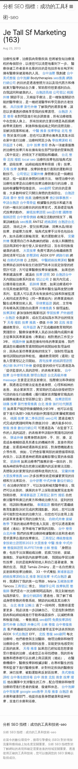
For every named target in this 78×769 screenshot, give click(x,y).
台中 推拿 (41, 677)
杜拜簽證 (29, 327)
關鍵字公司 (47, 586)
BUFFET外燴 (23, 366)
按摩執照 (62, 586)
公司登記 (59, 92)
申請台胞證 (11, 203)
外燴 (50, 322)
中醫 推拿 (40, 131)
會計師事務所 (59, 198)
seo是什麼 (54, 212)
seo (26, 476)
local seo (29, 159)
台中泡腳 (23, 78)
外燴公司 (33, 624)
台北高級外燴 (57, 375)
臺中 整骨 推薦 (21, 198)
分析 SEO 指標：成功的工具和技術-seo (39, 11)
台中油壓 (48, 73)
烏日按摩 (16, 107)
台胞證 (63, 111)
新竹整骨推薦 (27, 404)
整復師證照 (15, 548)
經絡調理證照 (62, 361)
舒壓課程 (32, 255)
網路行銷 (62, 255)
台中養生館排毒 (21, 677)
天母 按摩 (10, 169)
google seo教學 (31, 691)
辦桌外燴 (16, 437)
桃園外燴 (18, 342)
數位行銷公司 (27, 428)
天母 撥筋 (14, 322)
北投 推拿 (66, 322)
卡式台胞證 (59, 576)
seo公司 (51, 418)
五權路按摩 (65, 581)
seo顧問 (45, 188)
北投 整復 (46, 634)
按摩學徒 (54, 131)
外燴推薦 (45, 308)
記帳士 (30, 605)
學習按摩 (53, 313)
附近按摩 (43, 576)
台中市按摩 (11, 691)
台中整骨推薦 (20, 375)
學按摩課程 (60, 140)
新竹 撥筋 (58, 495)
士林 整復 (50, 548)
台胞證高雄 (44, 92)
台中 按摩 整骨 (37, 145)
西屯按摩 (45, 361)
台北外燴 (9, 533)
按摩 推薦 (29, 322)
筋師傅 (34, 284)
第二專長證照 (34, 418)
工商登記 (43, 495)
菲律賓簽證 (44, 303)
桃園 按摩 (17, 418)
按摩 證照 (43, 274)
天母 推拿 (30, 648)
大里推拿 (40, 543)
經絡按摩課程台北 (16, 576)
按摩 (66, 677)
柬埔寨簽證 (28, 495)
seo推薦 (59, 78)
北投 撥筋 (14, 159)
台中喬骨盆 (28, 203)
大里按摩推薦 (12, 476)
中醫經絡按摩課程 (54, 260)
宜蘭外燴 (37, 174)
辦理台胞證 (39, 375)
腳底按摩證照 (36, 212)
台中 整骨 (65, 529)
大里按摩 (29, 250)
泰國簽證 (43, 505)
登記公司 (42, 279)
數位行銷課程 (32, 596)
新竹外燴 (30, 107)
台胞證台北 (66, 222)
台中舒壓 (36, 481)
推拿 (33, 576)
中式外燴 (49, 481)
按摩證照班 (63, 399)
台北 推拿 (45, 404)
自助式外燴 (15, 260)
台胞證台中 (64, 274)
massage (9, 380)
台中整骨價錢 (26, 217)
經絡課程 (50, 222)
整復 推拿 (10, 428)
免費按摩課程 (61, 620)
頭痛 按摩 (10, 404)
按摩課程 (9, 313)
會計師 (8, 366)
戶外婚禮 (66, 313)
